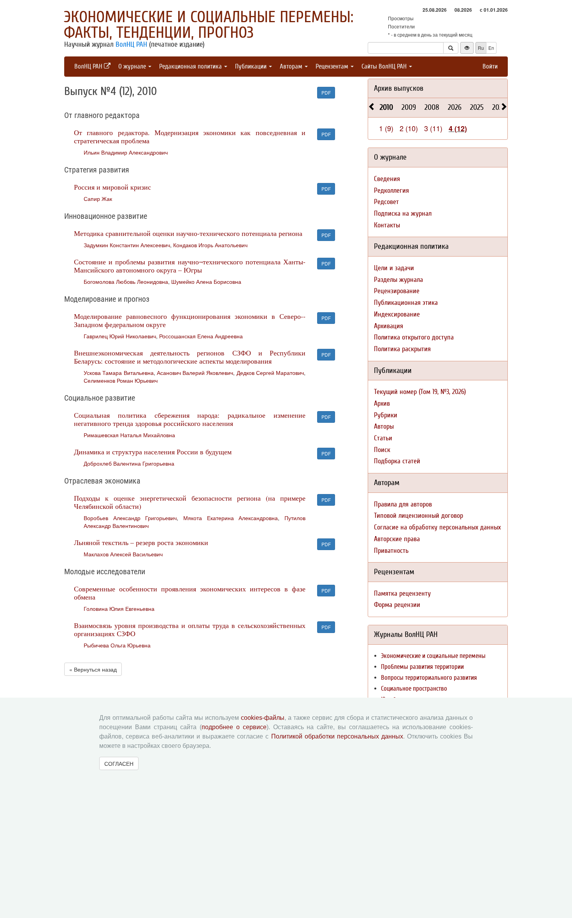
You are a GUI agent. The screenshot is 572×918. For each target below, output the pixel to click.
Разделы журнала (398, 280)
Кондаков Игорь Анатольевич (210, 245)
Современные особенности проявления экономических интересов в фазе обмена (189, 592)
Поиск (382, 450)
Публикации (251, 66)
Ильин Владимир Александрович (126, 152)
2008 (432, 107)
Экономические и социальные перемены (433, 655)
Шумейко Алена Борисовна (206, 281)
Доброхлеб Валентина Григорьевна (129, 463)
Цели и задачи (394, 268)
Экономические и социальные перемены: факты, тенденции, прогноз (208, 25)
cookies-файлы (262, 717)
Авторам (292, 66)
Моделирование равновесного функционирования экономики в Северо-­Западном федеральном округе (189, 320)
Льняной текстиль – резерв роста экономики (141, 542)
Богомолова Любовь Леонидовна (126, 281)
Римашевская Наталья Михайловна (129, 435)
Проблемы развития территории (422, 666)
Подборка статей (397, 461)
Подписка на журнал (403, 213)
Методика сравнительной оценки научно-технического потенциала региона (188, 233)
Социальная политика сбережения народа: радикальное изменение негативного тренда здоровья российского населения (189, 419)
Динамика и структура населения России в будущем (153, 451)
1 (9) (386, 128)
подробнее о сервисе (234, 727)
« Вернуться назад (93, 669)
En (491, 47)
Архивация (388, 326)
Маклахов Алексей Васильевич (123, 554)
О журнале (132, 66)
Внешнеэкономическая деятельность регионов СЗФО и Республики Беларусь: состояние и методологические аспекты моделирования (189, 357)
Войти (490, 66)
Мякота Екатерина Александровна (230, 518)
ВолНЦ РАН (131, 44)
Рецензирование (396, 291)
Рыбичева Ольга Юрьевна (117, 645)
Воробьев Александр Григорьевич (130, 518)
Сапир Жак (98, 198)
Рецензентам (333, 66)
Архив (382, 403)
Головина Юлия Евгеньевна (119, 608)
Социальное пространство (414, 688)
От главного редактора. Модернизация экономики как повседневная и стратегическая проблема (189, 136)
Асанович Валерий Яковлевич (195, 372)
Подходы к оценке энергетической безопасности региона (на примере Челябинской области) (189, 502)
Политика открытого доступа (414, 337)
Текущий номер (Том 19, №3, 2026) (420, 392)
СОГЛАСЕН (118, 763)
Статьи (383, 438)
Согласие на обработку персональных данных (437, 527)
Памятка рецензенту (402, 593)
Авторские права (397, 539)
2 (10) (409, 128)
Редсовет (386, 202)
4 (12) (458, 128)
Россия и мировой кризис (112, 187)
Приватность (391, 551)
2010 (386, 107)
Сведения (387, 179)
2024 (499, 107)
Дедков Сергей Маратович (270, 372)
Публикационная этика (406, 303)
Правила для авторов (403, 504)
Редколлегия (391, 190)
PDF (326, 92)
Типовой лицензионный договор (418, 516)
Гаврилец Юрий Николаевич (120, 336)
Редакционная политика (191, 66)
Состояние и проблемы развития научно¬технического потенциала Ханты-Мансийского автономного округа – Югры (189, 265)
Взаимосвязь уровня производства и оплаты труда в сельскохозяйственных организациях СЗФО (189, 629)
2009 (409, 107)
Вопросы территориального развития (429, 677)
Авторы (384, 426)
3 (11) (433, 128)
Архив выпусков (398, 88)
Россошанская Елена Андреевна (201, 336)
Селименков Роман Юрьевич (121, 380)
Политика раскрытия (402, 349)
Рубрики (385, 415)
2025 (477, 107)
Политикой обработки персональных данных (337, 736)
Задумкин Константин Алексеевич (127, 245)
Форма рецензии (397, 605)
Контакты (387, 225)
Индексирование (397, 314)
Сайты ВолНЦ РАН (384, 66)
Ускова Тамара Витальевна (119, 372)
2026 (454, 107)
